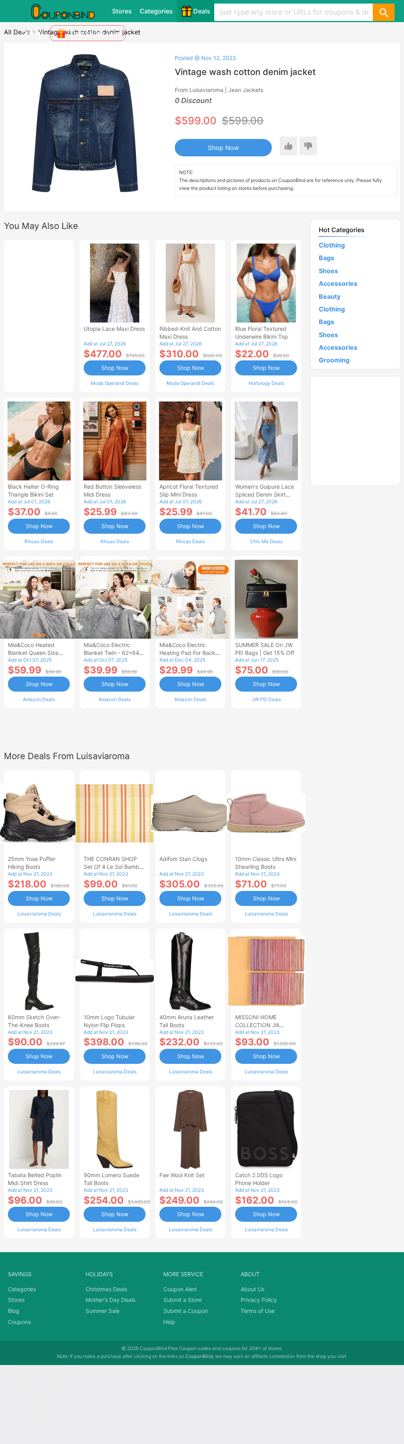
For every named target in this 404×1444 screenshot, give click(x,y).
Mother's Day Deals (110, 1299)
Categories (156, 11)
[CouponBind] (68, 11)
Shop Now (223, 148)
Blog (13, 1310)
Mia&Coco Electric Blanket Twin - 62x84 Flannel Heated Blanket (113, 652)
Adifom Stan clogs (183, 858)
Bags (326, 258)
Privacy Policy (259, 1299)
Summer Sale (103, 1310)
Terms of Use (258, 1310)
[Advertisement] (39, 315)
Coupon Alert (180, 1289)
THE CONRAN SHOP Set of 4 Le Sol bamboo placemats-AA (115, 866)
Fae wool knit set (181, 1175)
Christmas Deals (106, 1289)
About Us (252, 1289)
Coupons (19, 1321)
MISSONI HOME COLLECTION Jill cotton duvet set (257, 1025)
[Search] (383, 12)
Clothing (332, 245)
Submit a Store (182, 1299)
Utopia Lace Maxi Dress (114, 328)
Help (169, 1321)
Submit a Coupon (185, 1310)
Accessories (338, 283)
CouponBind (199, 1356)
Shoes (328, 271)
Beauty (329, 296)
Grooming (334, 360)
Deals (201, 11)
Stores (122, 11)
